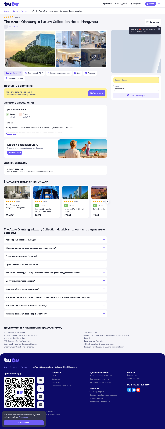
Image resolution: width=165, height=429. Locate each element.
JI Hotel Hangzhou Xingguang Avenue (98, 344)
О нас (54, 375)
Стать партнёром (97, 391)
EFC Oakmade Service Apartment (17, 341)
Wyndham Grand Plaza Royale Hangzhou (20, 335)
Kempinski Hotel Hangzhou (14, 338)
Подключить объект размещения (103, 395)
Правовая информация (61, 386)
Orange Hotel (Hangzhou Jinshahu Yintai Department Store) (106, 335)
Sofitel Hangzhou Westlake (14, 332)
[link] (14, 153)
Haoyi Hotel (88, 338)
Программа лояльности (99, 379)
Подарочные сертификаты (101, 375)
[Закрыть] (158, 29)
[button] (40, 380)
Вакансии (56, 379)
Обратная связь (133, 378)
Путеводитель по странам (100, 382)
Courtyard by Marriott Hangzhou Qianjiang (20, 344)
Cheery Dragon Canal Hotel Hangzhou (19, 347)
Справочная (107, 4)
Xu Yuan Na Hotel (90, 332)
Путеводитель (121, 4)
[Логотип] (11, 4)
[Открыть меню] (159, 3)
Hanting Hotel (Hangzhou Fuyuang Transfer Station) (103, 347)
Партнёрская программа (100, 402)
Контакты (56, 382)
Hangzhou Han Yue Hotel (93, 341)
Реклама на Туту (96, 398)
